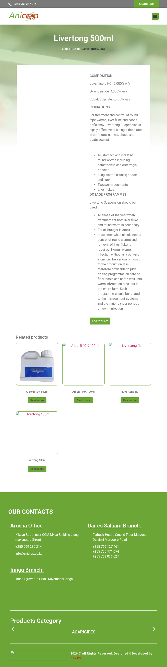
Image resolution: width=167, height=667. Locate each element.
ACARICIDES (83, 632)
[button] (155, 16)
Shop (76, 49)
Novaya (76, 657)
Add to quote (100, 321)
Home (66, 49)
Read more (37, 400)
